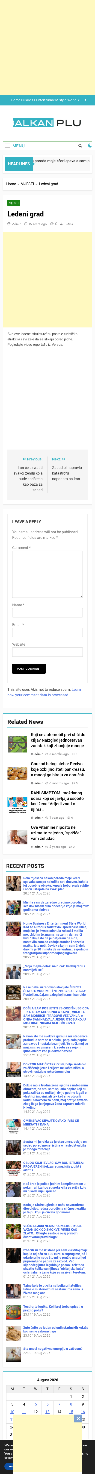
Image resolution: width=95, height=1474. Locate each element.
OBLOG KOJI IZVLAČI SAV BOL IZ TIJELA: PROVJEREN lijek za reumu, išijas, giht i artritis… (53, 1166)
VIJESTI (13, 203)
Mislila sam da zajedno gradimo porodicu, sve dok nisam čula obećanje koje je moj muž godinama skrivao (56, 906)
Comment (21, 548)
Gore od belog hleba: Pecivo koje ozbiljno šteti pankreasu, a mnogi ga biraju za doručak (58, 769)
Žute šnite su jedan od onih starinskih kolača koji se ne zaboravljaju (55, 1329)
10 (12, 1412)
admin (16, 224)
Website (18, 644)
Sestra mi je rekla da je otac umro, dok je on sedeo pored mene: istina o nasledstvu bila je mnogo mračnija (55, 1145)
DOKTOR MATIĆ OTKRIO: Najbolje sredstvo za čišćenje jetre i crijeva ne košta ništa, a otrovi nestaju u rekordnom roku (54, 1067)
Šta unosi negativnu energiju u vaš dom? (53, 1349)
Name (18, 605)
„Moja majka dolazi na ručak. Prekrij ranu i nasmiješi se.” (44, 100)
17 (12, 1419)
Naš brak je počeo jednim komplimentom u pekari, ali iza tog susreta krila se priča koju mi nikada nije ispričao (54, 1187)
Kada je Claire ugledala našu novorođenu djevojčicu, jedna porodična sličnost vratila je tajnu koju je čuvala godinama (54, 1208)
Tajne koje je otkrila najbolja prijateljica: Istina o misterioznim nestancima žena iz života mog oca (53, 1289)
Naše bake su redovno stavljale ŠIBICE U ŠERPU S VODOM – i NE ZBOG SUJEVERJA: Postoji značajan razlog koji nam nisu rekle (54, 990)
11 (24, 1412)
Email (18, 625)
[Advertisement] (47, 1443)
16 (83, 1412)
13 (47, 1412)
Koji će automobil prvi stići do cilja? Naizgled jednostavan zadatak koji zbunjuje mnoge (58, 740)
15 (71, 1412)
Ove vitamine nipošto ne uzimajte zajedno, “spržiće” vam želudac (56, 833)
